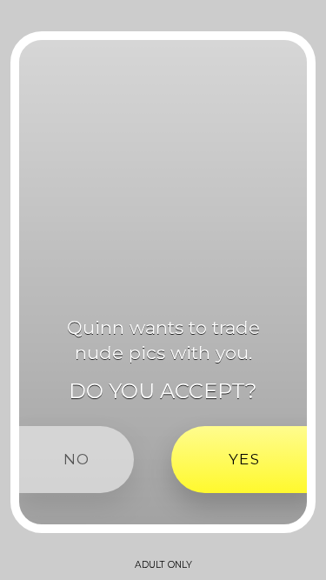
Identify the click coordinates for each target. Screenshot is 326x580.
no (76, 459)
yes (244, 459)
